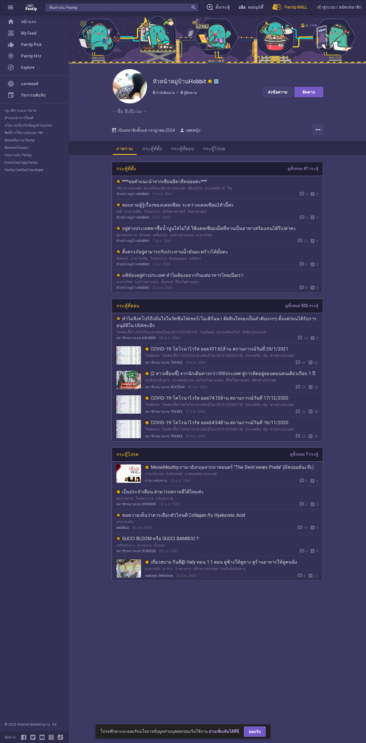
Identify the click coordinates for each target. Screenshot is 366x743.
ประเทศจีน (253, 356)
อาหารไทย (204, 235)
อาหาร (168, 569)
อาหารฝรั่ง (152, 569)
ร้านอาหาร (183, 569)
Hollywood (174, 474)
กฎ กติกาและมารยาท (20, 111)
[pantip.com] (31, 7)
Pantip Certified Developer (24, 170)
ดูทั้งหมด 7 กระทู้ (304, 454)
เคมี (119, 212)
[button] (10, 7)
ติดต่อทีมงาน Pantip (20, 140)
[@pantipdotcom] (52, 737)
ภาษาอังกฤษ (154, 474)
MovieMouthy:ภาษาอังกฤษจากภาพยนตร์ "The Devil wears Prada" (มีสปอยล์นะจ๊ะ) (232, 467)
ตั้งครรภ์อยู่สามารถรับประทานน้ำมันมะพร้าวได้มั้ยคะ (175, 252)
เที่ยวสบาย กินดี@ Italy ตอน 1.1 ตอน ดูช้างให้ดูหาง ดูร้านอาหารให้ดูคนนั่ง (224, 562)
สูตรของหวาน (126, 235)
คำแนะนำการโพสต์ (19, 118)
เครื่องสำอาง (125, 545)
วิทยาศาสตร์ (197, 212)
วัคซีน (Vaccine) (254, 332)
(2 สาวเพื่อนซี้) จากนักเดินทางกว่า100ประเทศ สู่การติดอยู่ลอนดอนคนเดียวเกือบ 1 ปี (233, 373)
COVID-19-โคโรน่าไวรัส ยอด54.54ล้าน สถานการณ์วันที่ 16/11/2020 (219, 422)
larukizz (122, 528)
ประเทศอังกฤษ (183, 380)
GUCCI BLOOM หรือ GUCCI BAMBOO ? (160, 538)
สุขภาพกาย (124, 498)
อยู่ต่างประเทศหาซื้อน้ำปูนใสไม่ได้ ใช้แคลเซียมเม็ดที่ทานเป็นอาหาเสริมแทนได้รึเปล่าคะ (209, 228)
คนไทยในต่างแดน (209, 380)
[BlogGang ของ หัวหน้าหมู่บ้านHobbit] (216, 81)
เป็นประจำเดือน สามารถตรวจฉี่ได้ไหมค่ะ (163, 491)
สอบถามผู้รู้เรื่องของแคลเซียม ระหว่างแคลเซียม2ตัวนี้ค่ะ (178, 205)
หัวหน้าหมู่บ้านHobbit (132, 194)
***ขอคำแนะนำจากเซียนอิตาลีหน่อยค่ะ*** (164, 181)
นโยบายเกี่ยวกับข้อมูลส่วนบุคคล (28, 125)
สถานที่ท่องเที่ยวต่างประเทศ (164, 188)
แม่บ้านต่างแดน (182, 235)
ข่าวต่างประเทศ (282, 356)
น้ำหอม (159, 545)
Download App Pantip (21, 163)
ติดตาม (309, 92)
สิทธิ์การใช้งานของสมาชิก (24, 133)
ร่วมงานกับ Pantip (18, 155)
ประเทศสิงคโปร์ (228, 332)
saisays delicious (159, 576)
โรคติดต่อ (207, 332)
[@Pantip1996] (34, 737)
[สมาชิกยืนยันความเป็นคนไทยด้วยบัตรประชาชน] (209, 81)
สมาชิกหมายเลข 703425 (163, 363)
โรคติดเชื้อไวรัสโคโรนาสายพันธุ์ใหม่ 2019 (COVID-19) (156, 332)
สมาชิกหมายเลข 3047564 (164, 387)
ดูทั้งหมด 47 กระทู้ (303, 169)
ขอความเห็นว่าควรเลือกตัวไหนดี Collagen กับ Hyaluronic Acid (183, 515)
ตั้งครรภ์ (122, 259)
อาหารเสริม (133, 212)
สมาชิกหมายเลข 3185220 (136, 551)
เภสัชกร (195, 259)
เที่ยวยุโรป (194, 188)
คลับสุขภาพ (164, 498)
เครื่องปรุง (160, 235)
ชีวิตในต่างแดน (187, 282)
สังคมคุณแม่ (178, 259)
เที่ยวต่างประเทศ (128, 188)
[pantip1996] (43, 737)
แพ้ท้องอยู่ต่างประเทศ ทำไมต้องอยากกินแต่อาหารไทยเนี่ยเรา (182, 275)
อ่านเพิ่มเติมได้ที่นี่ (224, 731)
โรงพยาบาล (144, 498)
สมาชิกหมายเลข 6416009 (136, 338)
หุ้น (265, 356)
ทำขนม (144, 235)
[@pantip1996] (60, 737)
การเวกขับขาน (156, 481)
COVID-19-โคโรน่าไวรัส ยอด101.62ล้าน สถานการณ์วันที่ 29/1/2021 (219, 349)
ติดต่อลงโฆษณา (17, 148)
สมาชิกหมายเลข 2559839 (136, 504)
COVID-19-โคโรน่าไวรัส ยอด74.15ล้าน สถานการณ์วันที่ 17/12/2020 (219, 398)
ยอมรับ (255, 731)
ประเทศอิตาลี (214, 188)
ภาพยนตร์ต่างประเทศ (200, 474)
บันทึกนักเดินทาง (157, 380)
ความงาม (144, 545)
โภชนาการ (152, 212)
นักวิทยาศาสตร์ (173, 212)
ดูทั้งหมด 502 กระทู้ (301, 306)
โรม (229, 188)
